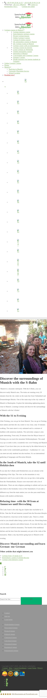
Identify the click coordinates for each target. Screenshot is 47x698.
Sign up (7, 616)
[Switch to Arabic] (18, 301)
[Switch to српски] (18, 153)
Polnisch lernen (9, 634)
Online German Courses (21, 38)
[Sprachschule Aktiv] (0, 691)
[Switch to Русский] (18, 133)
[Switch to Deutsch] (18, 94)
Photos (6, 65)
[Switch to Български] (18, 212)
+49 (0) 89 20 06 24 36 (32, 3)
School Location (14, 73)
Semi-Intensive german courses (24, 34)
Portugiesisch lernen (11, 651)
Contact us (34, 5)
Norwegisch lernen (10, 628)
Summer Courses (19, 57)
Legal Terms (32, 668)
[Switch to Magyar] (18, 202)
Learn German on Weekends (23, 50)
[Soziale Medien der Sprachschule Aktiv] (7, 679)
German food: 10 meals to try (12, 556)
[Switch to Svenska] (18, 183)
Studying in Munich (16, 69)
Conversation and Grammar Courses (25, 55)
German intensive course (21, 32)
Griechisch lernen (10, 641)
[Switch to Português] (18, 222)
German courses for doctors (22, 48)
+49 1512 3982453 (19, 5)
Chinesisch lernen (10, 638)
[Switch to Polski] (18, 252)
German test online (28, 7)
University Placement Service (19, 71)
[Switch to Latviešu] (18, 311)
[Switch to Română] (18, 232)
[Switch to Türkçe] (18, 163)
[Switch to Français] (18, 113)
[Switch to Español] (18, 103)
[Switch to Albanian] (18, 282)
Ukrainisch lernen (10, 644)
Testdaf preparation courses (22, 52)
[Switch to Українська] (18, 143)
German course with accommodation (25, 46)
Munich (7, 67)
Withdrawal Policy (13, 670)
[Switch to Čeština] (18, 173)
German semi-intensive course (12, 560)
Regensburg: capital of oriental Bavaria (15, 558)
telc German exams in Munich (23, 44)
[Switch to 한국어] (18, 242)
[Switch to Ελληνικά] (18, 193)
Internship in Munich (20, 53)
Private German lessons (21, 36)
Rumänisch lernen (10, 647)
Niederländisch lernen (11, 624)
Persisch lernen (9, 631)
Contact (7, 613)
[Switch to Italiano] (18, 123)
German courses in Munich (13, 30)
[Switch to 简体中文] (18, 272)
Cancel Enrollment (20, 668)
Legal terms (8, 619)
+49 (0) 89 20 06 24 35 (15, 3)
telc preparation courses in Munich (25, 42)
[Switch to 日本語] (18, 262)
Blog (10, 668)
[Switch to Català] (18, 291)
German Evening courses (21, 40)
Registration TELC (11, 7)
